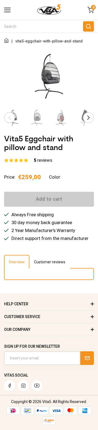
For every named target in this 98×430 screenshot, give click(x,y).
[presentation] (9, 117)
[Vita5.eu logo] (49, 13)
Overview (17, 262)
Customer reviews (49, 262)
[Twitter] (36, 385)
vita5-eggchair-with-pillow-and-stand (49, 41)
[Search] (88, 26)
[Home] (6, 41)
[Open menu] (7, 10)
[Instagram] (23, 385)
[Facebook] (9, 385)
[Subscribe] (87, 358)
